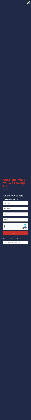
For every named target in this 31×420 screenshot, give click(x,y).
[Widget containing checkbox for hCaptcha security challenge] (15, 226)
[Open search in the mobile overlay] (15, 242)
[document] (15, 210)
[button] (28, 3)
